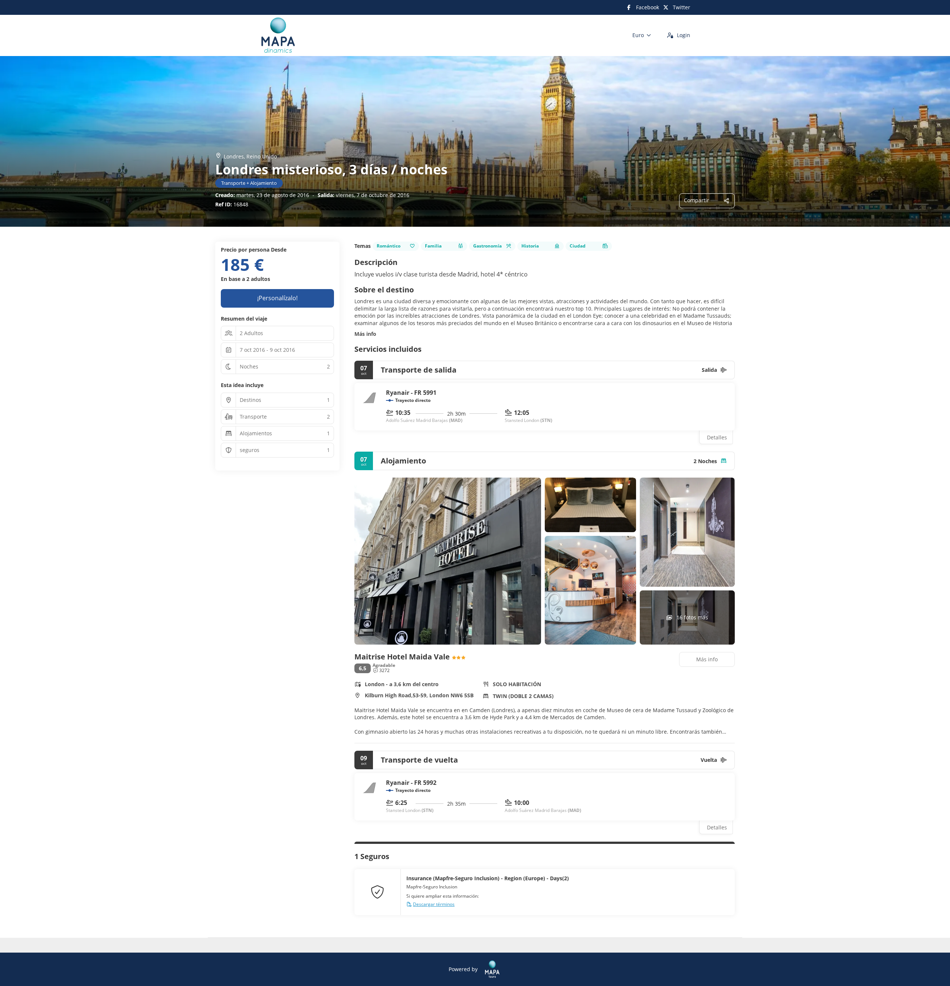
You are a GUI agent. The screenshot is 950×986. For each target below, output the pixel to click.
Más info (365, 333)
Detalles (717, 437)
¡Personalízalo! (277, 298)
